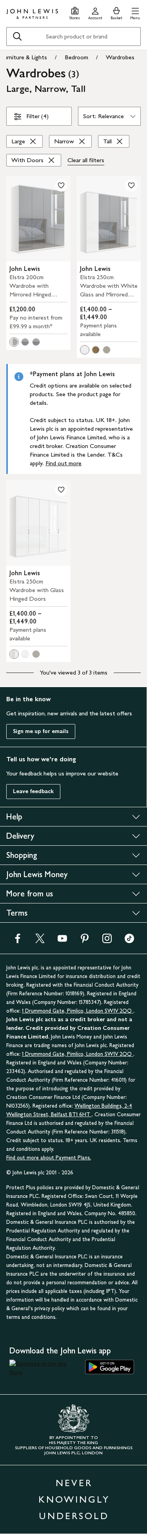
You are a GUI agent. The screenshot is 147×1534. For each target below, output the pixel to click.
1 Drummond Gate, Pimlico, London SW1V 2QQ (77, 1010)
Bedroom (76, 57)
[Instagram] (107, 941)
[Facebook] (17, 941)
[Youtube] (62, 941)
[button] (135, 12)
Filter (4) (37, 116)
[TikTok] (129, 941)
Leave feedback (33, 791)
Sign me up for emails (41, 731)
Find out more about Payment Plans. (48, 1157)
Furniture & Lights (24, 57)
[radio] (14, 342)
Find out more (63, 463)
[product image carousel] (38, 218)
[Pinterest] (84, 941)
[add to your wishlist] (61, 185)
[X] (40, 941)
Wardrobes (120, 57)
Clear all (85, 160)
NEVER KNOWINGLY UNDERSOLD (74, 1499)
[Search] (17, 36)
